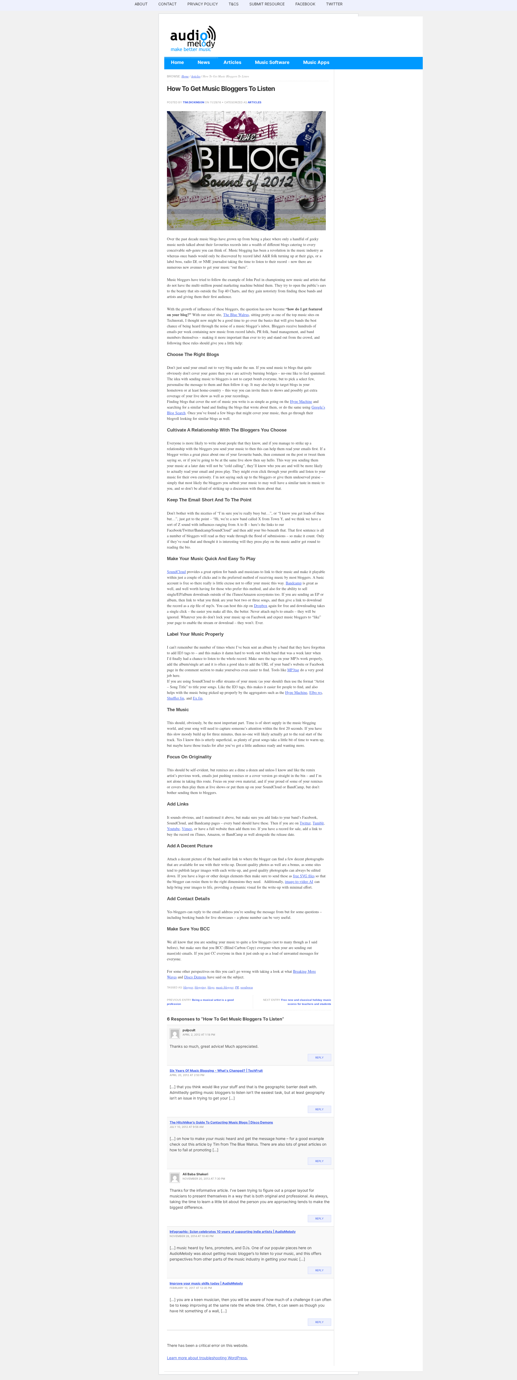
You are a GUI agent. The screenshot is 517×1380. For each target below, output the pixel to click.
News (204, 62)
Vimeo (187, 828)
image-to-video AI (299, 881)
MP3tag (293, 669)
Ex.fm (197, 698)
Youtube (173, 828)
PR (237, 987)
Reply (319, 1057)
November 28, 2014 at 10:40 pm (192, 1236)
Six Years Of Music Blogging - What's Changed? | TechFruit (216, 1071)
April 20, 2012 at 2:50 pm (187, 1075)
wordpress (246, 987)
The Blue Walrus (236, 314)
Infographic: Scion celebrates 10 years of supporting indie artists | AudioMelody (233, 1232)
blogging (200, 987)
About (141, 4)
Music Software (272, 62)
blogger (188, 987)
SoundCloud (176, 571)
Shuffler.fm (175, 698)
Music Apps (316, 62)
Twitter (334, 4)
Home (177, 62)
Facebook (305, 4)
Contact (167, 4)
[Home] (192, 51)
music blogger (224, 987)
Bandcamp (294, 582)
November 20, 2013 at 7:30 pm (204, 1178)
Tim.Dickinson (193, 102)
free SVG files (304, 875)
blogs (211, 987)
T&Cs (234, 4)
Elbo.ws (315, 692)
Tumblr (318, 823)
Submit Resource (267, 4)
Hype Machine (301, 401)
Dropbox (260, 605)
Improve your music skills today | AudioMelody (206, 1283)
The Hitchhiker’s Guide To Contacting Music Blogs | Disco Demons (221, 1122)
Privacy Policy (202, 4)
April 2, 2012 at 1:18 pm (199, 1034)
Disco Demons (195, 977)
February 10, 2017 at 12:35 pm (191, 1287)
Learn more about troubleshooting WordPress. (207, 1357)
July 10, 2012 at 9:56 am (187, 1126)
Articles (232, 62)
